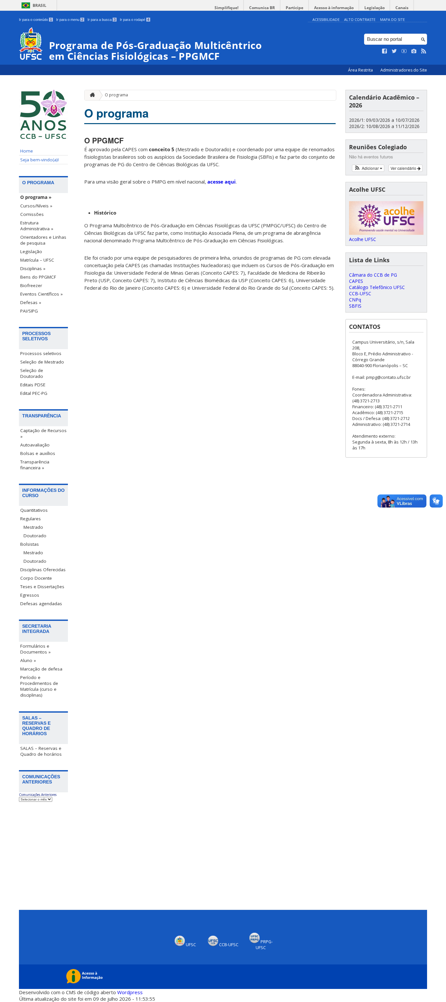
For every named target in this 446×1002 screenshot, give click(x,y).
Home (26, 151)
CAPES (356, 281)
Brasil (39, 5)
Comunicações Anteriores (37, 794)
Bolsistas (29, 544)
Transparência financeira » (34, 465)
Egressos (29, 595)
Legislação (374, 7)
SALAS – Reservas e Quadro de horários (41, 751)
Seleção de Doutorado (31, 373)
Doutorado (35, 536)
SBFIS (355, 306)
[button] (368, 168)
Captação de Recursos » (43, 433)
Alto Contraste (359, 19)
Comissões (32, 214)
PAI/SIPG (29, 311)
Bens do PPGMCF (38, 277)
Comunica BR (262, 7)
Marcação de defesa (41, 669)
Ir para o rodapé (134, 20)
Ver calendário (403, 168)
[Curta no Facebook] (384, 51)
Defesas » (30, 302)
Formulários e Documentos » (35, 649)
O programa (116, 95)
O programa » (36, 197)
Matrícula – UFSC (37, 260)
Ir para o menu (69, 20)
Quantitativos (34, 510)
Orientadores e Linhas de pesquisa (43, 240)
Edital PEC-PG (33, 393)
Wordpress (130, 992)
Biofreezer (31, 285)
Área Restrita (361, 70)
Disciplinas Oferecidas (43, 570)
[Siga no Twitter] (394, 51)
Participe (294, 7)
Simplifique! (226, 7)
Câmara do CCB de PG (373, 275)
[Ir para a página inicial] (91, 95)
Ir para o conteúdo (35, 20)
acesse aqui (221, 181)
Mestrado (33, 527)
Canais (401, 7)
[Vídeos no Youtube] (404, 51)
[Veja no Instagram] (414, 51)
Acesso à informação (334, 7)
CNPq (355, 300)
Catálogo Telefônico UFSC (377, 287)
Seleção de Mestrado (42, 362)
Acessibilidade (326, 19)
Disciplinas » (32, 268)
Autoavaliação (35, 445)
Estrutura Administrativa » (36, 226)
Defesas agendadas (41, 603)
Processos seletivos (40, 353)
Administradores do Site (403, 70)
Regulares (30, 519)
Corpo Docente (36, 578)
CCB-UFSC (360, 293)
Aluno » (28, 660)
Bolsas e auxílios (37, 453)
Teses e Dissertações (42, 587)
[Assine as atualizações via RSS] (423, 51)
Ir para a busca (102, 20)
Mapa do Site (392, 19)
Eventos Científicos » (41, 294)
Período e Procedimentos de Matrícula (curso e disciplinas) (39, 686)
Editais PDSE (32, 385)
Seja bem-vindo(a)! (39, 160)
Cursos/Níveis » (36, 206)
